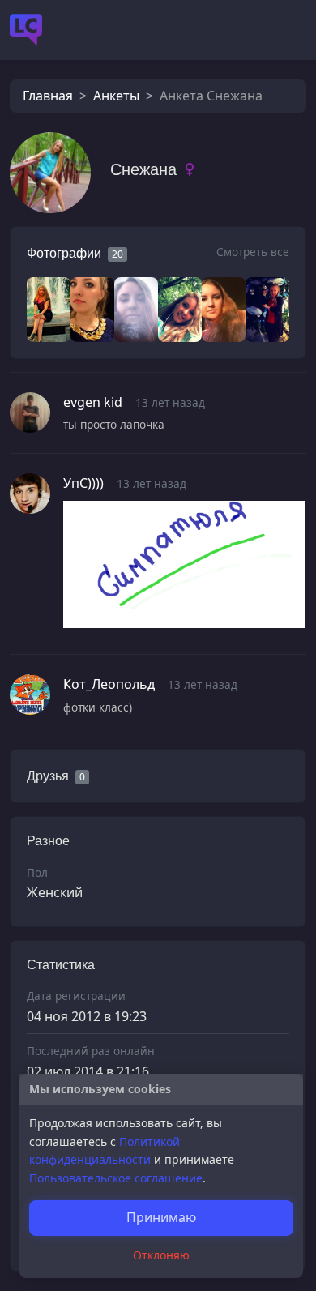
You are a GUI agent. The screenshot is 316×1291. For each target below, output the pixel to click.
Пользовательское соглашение (116, 1178)
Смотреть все (252, 251)
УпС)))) (83, 483)
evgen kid (92, 402)
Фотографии (64, 253)
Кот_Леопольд (109, 684)
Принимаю (161, 1217)
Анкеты (116, 96)
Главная (48, 96)
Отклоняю (161, 1255)
